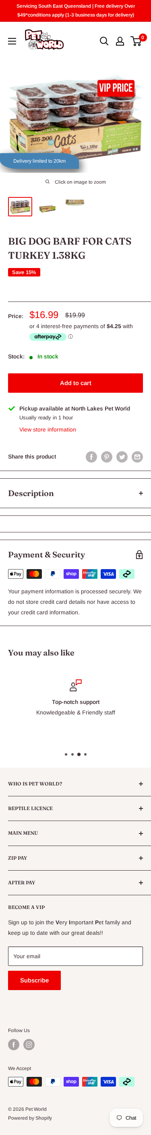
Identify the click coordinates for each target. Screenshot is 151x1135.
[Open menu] (12, 41)
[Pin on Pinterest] (106, 456)
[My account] (120, 41)
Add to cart (75, 382)
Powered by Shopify (30, 1118)
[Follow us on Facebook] (13, 1044)
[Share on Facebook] (91, 456)
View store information (47, 429)
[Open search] (104, 41)
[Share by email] (137, 456)
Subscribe (34, 980)
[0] (136, 41)
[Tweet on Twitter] (122, 456)
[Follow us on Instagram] (29, 1044)
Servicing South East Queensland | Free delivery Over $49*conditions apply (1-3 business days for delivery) (76, 10)
